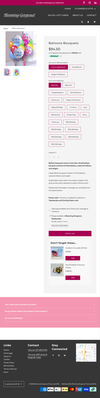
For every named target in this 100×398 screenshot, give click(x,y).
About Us (78, 15)
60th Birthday (73, 137)
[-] (49, 157)
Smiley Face (71, 115)
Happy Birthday (57, 107)
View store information (59, 225)
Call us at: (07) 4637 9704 (37, 350)
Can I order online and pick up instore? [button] (21, 304)
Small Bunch (77, 67)
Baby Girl (68, 85)
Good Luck (55, 100)
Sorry (85, 115)
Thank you (55, 122)
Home (68, 8)
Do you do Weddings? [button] (14, 318)
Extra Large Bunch (58, 67)
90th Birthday (56, 144)
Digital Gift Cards (58, 15)
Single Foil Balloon (58, 74)
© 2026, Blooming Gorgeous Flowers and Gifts (44, 384)
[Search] (82, 22)
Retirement (55, 115)
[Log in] (88, 22)
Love (85, 107)
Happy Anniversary (73, 100)
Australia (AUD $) (12, 384)
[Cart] (94, 22)
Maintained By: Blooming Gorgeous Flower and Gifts (79, 384)
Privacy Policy (9, 362)
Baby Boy (54, 85)
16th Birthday (56, 129)
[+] (58, 157)
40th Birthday (56, 137)
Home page (8, 353)
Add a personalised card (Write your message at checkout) (69, 210)
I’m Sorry (73, 107)
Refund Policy (9, 366)
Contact (91, 15)
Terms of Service (10, 369)
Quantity (52, 153)
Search (6, 350)
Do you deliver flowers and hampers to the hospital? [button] (26, 311)
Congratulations (57, 92)
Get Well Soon (75, 92)
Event (6, 372)
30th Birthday (73, 129)
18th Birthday (71, 122)
